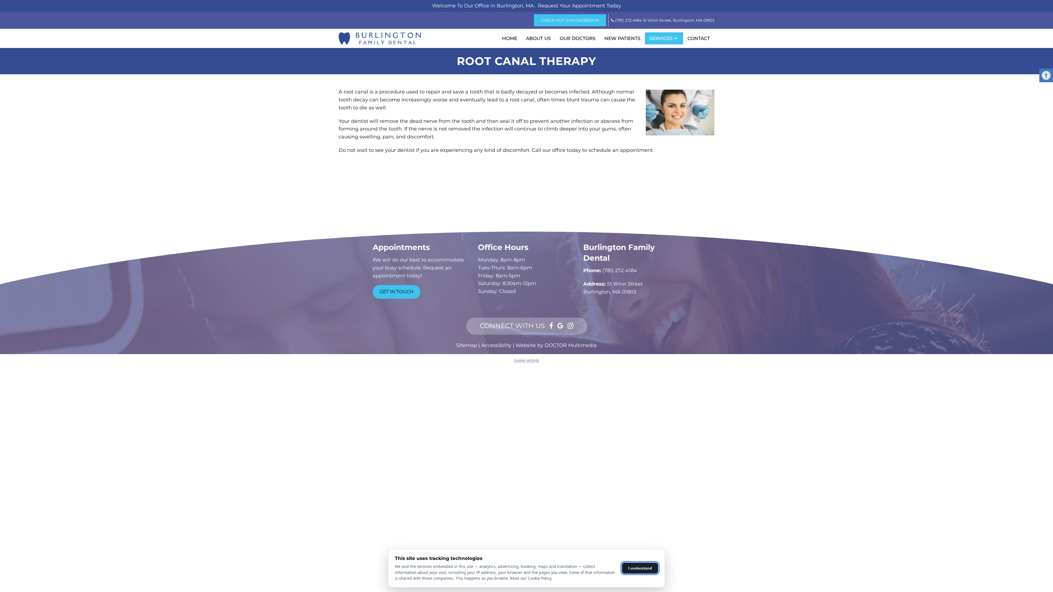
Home (509, 38)
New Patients (622, 38)
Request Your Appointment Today (579, 6)
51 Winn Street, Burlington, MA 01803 (678, 20)
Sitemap (466, 345)
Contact (698, 38)
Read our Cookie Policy (530, 578)
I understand (640, 568)
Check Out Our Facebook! (570, 20)
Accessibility (496, 345)
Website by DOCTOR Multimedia (556, 345)
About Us (538, 38)
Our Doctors (578, 38)
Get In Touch (397, 291)
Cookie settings (526, 360)
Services (661, 38)
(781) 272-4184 (628, 20)
